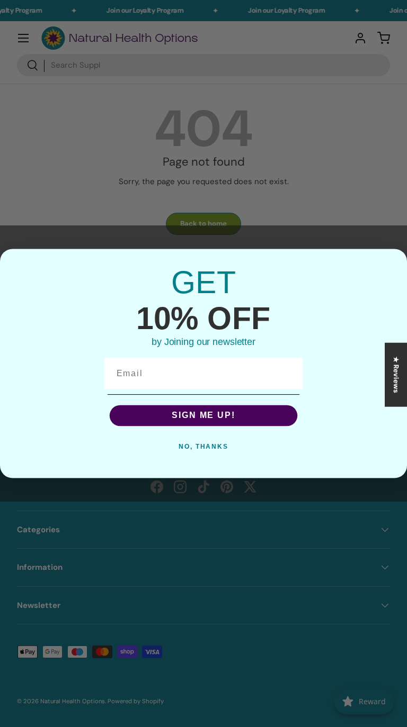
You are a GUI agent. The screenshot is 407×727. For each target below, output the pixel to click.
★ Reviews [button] (396, 375)
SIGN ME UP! (203, 415)
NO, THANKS (203, 447)
